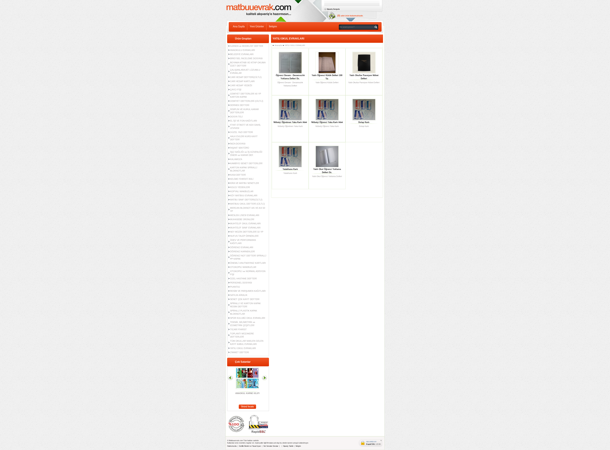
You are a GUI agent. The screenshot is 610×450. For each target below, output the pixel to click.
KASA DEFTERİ (238, 175)
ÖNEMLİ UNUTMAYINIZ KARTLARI (248, 263)
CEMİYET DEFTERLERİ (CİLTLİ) (246, 101)
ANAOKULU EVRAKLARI (242, 50)
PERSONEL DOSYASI (241, 282)
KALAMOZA (236, 159)
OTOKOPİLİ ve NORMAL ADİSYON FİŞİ (247, 273)
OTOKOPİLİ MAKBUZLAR (243, 267)
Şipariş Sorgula (333, 9)
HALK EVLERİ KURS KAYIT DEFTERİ (244, 138)
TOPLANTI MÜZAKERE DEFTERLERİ (242, 335)
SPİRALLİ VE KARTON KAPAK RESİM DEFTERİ (245, 305)
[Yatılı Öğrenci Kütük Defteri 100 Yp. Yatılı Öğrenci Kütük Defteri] (327, 62)
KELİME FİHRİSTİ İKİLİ (241, 179)
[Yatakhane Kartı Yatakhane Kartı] (290, 156)
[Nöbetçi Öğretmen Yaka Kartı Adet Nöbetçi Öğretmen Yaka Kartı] (290, 109)
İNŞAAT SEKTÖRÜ (239, 148)
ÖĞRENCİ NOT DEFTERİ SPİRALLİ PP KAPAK (248, 257)
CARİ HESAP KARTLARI (242, 81)
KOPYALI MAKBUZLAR (241, 191)
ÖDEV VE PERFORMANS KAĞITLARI (243, 241)
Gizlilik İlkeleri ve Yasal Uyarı (250, 446)
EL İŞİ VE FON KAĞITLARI (243, 120)
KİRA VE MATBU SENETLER (244, 183)
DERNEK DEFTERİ (239, 105)
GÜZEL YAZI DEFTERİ (241, 132)
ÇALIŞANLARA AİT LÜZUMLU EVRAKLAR (245, 71)
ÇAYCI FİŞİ (235, 89)
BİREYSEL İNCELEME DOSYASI (246, 58)
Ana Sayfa (239, 26)
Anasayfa (278, 45)
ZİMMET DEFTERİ (239, 352)
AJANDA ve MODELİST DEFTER (246, 46)
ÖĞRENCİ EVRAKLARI (241, 247)
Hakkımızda (232, 446)
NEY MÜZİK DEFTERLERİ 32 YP (246, 231)
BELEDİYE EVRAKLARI (242, 54)
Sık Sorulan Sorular (270, 446)
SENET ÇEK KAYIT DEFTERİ (244, 299)
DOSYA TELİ (236, 116)
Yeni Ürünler (257, 26)
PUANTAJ (235, 287)
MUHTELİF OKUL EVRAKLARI (245, 223)
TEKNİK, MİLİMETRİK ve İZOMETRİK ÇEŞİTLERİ (242, 324)
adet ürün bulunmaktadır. (352, 16)
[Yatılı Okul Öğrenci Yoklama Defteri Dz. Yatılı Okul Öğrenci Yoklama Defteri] (327, 156)
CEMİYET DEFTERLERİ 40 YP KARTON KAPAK (245, 95)
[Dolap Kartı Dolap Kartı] (364, 109)
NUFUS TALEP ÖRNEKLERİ (244, 236)
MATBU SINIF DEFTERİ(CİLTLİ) (246, 199)
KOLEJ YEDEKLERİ (240, 187)
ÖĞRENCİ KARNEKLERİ (242, 251)
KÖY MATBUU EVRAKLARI (243, 195)
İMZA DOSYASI (237, 143)
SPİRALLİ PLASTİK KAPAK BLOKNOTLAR (243, 312)
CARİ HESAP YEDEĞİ (241, 85)
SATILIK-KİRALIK (238, 295)
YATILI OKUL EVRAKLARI (243, 348)
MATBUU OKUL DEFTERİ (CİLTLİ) (247, 203)
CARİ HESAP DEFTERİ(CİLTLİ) (246, 77)
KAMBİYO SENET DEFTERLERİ (246, 163)
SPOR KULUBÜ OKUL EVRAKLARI (247, 318)
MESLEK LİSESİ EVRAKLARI (244, 215)
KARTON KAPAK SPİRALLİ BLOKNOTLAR (243, 169)
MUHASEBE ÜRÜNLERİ (242, 219)
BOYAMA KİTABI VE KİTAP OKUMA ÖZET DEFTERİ (247, 64)
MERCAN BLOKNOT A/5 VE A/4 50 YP (247, 209)
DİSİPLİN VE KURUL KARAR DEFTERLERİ (244, 111)
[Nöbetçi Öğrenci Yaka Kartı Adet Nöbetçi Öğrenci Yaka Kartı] (327, 109)
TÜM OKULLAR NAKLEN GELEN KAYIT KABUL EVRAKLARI (246, 342)
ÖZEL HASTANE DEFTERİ (243, 278)
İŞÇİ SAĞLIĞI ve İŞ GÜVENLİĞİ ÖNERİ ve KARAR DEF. (246, 153)
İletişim (273, 26)
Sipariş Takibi (288, 446)
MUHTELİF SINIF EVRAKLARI (245, 227)
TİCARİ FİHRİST (238, 329)
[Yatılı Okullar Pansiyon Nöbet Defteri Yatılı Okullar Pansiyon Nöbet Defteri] (364, 62)
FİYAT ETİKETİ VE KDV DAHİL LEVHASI (245, 126)
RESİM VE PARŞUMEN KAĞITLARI (248, 291)
